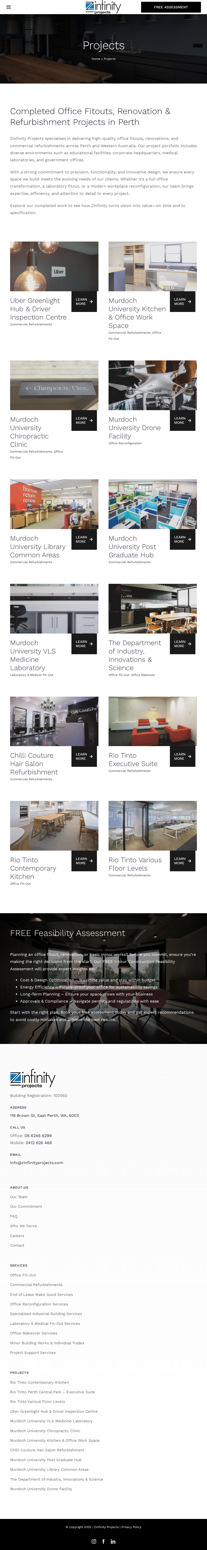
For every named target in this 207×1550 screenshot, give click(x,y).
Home (96, 59)
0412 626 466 (39, 1142)
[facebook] (103, 1541)
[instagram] (94, 1541)
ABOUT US (19, 1187)
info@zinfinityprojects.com (36, 1162)
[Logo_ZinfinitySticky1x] (33, 1070)
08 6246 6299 (38, 1135)
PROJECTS (19, 1373)
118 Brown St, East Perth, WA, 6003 (44, 1115)
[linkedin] (113, 1541)
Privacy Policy (131, 1527)
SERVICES (18, 1265)
